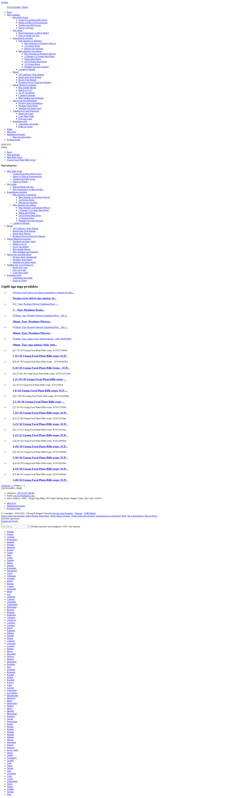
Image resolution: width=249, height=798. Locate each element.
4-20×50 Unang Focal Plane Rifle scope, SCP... (40, 446)
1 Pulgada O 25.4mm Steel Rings (39, 56)
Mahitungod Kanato (16, 134)
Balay (9, 12)
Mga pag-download (22, 137)
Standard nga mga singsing (36, 67)
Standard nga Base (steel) (30, 108)
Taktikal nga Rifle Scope (29, 25)
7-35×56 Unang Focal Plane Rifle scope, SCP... (40, 355)
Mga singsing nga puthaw (30, 51)
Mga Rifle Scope (20, 17)
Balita (9, 129)
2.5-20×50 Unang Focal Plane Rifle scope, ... (39, 401)
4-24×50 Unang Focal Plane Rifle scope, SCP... (40, 468)
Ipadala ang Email (9, 521)
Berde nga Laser (25, 113)
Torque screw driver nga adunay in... (34, 298)
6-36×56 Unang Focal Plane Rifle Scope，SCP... (41, 367)
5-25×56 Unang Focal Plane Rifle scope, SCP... (40, 424)
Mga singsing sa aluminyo (30, 41)
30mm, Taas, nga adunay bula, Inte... (35, 344)
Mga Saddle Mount (27, 87)
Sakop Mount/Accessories (24, 85)
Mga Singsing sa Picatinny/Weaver (40, 43)
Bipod (15, 72)
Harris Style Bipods (27, 80)
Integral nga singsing (33, 48)
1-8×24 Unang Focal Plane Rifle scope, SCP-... (40, 390)
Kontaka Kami (13, 139)
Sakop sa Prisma (25, 28)
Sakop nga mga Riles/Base (25, 100)
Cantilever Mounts (26, 69)
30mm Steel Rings (32, 59)
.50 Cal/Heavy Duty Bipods (31, 74)
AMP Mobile (90, 513)
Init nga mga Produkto (63, 513)
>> (12, 485)
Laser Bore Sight (26, 116)
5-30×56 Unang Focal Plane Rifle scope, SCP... (40, 457)
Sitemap (78, 513)
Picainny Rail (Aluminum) (30, 103)
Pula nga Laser (25, 119)
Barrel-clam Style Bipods (29, 77)
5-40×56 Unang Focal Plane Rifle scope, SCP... (40, 479)
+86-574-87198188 (25, 493)
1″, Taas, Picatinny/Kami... (29, 309)
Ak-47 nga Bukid (26, 93)
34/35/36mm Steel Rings (35, 61)
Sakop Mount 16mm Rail (37, 516)
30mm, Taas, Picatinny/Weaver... (32, 321)
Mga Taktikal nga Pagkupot (31, 98)
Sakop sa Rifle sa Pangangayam (33, 22)
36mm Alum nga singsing (12, 516)
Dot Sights (17, 30)
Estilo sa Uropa (25, 126)
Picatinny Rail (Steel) (28, 106)
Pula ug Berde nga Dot (28, 35)
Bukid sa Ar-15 (25, 90)
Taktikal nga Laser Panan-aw (26, 111)
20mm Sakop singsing (60, 516)
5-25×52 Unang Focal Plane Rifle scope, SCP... (40, 435)
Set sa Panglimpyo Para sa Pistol (142, 516)
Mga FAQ (11, 132)
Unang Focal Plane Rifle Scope (32, 20)
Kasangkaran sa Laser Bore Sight (111, 516)
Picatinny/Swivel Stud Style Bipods (34, 82)
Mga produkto (13, 15)
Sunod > (7, 485)
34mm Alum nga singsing (83, 516)
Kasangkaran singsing (23, 38)
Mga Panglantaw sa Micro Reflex (33, 33)
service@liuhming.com (23, 495)
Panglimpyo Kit (20, 121)
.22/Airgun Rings (32, 46)
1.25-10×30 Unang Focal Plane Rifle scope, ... (39, 379)
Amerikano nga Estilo (28, 124)
